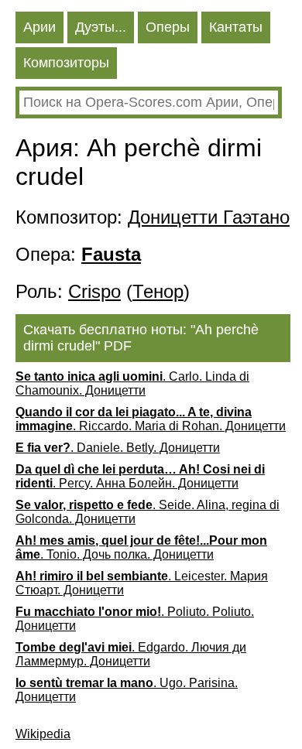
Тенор (158, 291)
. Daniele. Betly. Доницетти (117, 447)
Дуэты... (100, 27)
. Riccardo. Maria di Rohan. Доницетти (150, 419)
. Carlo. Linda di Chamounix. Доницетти (132, 383)
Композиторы (66, 62)
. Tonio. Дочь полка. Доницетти (141, 547)
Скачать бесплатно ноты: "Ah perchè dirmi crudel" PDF (141, 338)
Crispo (94, 291)
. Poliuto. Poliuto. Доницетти (134, 618)
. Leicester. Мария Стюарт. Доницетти (141, 583)
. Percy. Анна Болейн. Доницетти (140, 476)
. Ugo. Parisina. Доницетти (126, 689)
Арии (39, 27)
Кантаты (236, 27)
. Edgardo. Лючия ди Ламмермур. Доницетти (130, 654)
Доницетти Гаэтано (209, 217)
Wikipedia (42, 733)
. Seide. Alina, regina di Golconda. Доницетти (147, 511)
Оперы (168, 27)
